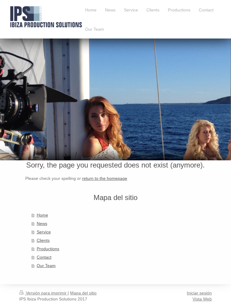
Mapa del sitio (83, 293)
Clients (43, 240)
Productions (48, 248)
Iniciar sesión (199, 293)
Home (42, 215)
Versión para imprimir (46, 293)
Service (44, 231)
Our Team (46, 265)
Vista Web (202, 299)
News (42, 223)
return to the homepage (104, 178)
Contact (44, 257)
